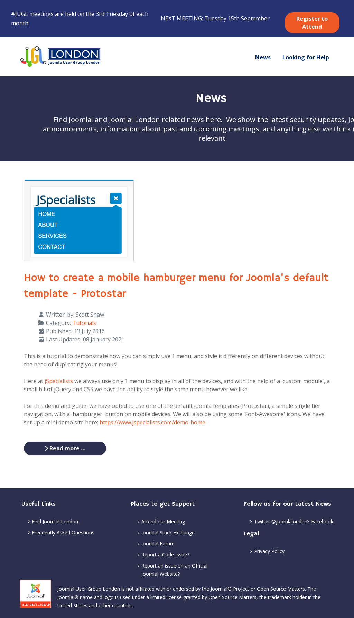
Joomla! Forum (158, 543)
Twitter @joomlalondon (280, 521)
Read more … (66, 448)
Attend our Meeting (163, 521)
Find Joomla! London (55, 521)
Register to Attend (312, 22)
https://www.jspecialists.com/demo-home (152, 422)
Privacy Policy (269, 551)
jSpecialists (59, 381)
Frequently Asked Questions (63, 532)
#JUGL (19, 14)
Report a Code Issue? (165, 554)
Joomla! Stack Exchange (168, 532)
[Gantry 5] (61, 56)
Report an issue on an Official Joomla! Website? (174, 569)
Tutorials (84, 323)
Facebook (322, 521)
